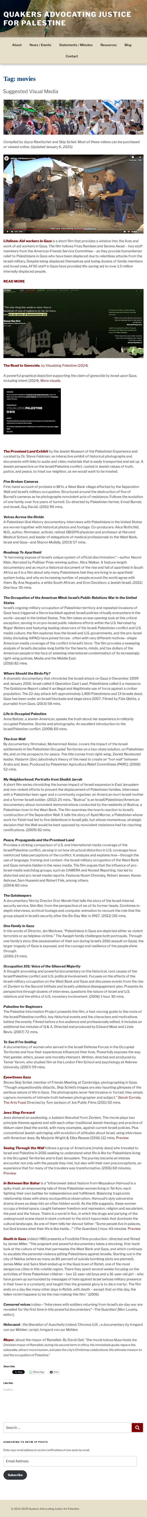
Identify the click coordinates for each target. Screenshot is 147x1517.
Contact (72, 56)
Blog (128, 45)
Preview (122, 1138)
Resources (108, 45)
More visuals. (50, 381)
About (17, 45)
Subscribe (15, 1475)
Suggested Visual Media (30, 91)
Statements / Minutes (76, 45)
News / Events (40, 45)
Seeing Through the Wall (23, 1148)
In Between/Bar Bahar (21, 1183)
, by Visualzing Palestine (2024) (45, 365)
